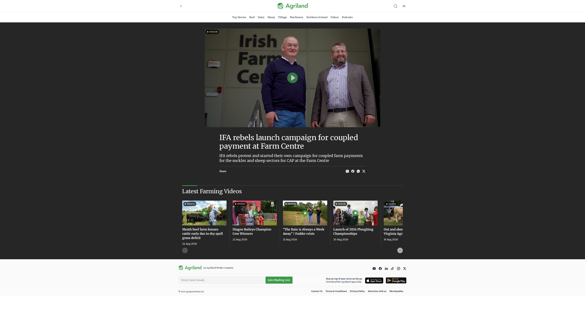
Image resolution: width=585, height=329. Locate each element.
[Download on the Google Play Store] (396, 280)
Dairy (261, 17)
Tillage (282, 17)
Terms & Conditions (336, 291)
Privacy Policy (357, 291)
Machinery (296, 17)
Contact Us (317, 291)
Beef (252, 17)
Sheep (271, 17)
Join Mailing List (279, 280)
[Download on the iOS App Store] (374, 280)
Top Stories (239, 17)
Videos (334, 17)
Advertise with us (377, 291)
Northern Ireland (316, 17)
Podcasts (347, 17)
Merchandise (396, 291)
